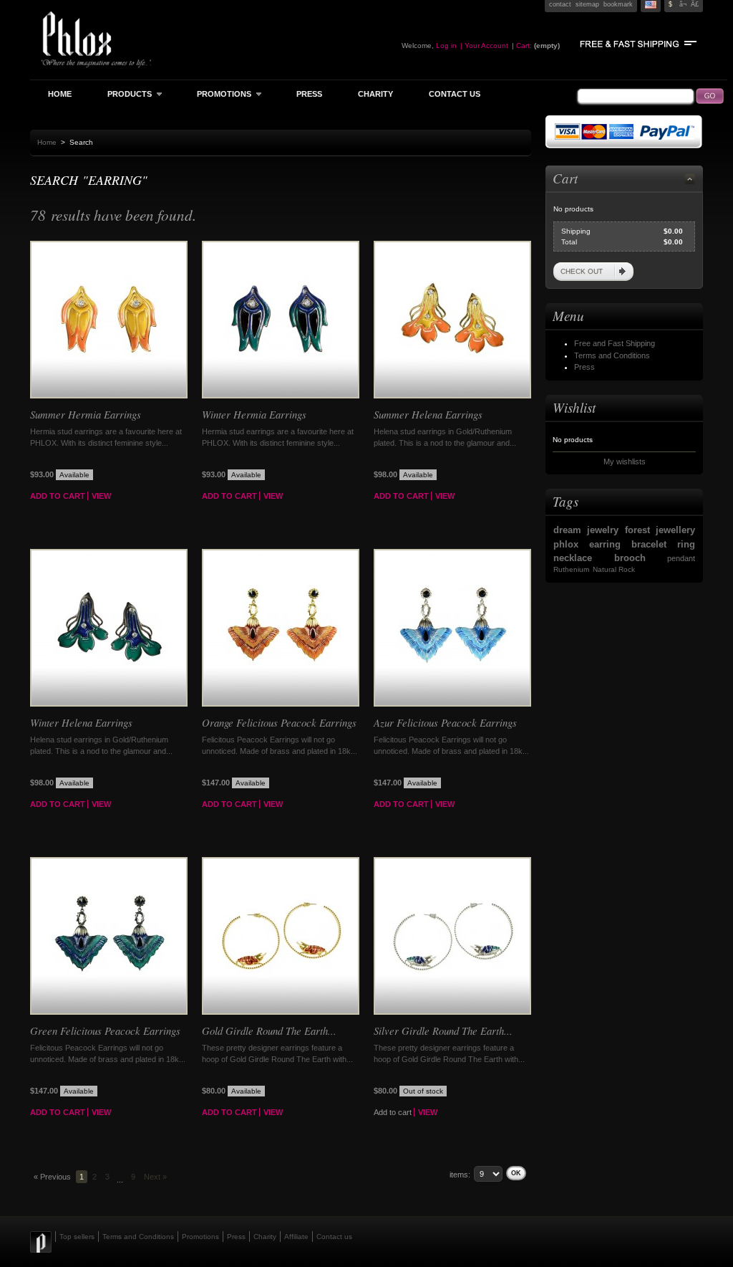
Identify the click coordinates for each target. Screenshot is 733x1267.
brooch (630, 558)
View (101, 496)
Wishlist (574, 407)
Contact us (334, 1236)
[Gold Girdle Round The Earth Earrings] (280, 1012)
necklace (572, 558)
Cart (565, 178)
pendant (681, 558)
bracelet (648, 544)
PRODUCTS (122, 93)
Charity (264, 1236)
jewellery (675, 530)
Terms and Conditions (612, 355)
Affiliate (296, 1236)
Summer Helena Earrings (428, 414)
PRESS (309, 94)
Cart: (524, 45)
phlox (565, 544)
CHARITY (375, 94)
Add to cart (57, 496)
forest (637, 530)
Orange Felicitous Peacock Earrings (279, 722)
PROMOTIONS (217, 93)
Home (47, 142)
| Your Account (484, 45)
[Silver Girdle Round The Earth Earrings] (452, 1012)
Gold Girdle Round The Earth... (269, 1030)
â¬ (682, 4)
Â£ (695, 4)
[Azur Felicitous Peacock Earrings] (452, 703)
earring (605, 544)
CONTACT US (454, 94)
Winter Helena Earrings (81, 722)
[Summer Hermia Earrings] (109, 395)
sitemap (587, 4)
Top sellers (76, 1236)
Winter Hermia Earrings (254, 414)
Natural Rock (614, 569)
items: (460, 1174)
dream (567, 530)
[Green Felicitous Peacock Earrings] (109, 1012)
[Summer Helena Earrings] (452, 395)
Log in (446, 45)
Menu (568, 316)
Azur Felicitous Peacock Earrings (445, 722)
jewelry (602, 530)
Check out (581, 271)
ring (686, 544)
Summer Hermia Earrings (85, 414)
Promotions (200, 1236)
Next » (155, 1176)
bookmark (618, 4)
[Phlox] (112, 14)
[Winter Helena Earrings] (109, 703)
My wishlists (624, 461)
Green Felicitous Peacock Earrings (105, 1030)
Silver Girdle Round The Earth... (443, 1030)
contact (560, 4)
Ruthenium (571, 569)
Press (584, 367)
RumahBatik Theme (42, 1242)
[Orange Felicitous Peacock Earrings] (280, 703)
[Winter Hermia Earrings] (280, 395)
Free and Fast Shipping (614, 343)
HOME (60, 94)
